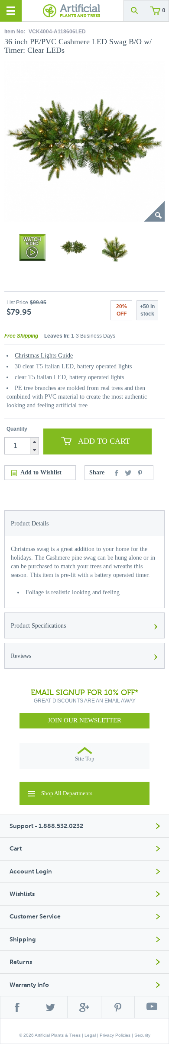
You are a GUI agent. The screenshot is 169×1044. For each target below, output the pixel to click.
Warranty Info (29, 985)
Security (142, 1035)
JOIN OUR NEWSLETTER (84, 720)
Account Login (31, 871)
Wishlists (22, 894)
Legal (90, 1035)
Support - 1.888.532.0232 (46, 826)
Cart (16, 848)
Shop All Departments (66, 793)
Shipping (23, 939)
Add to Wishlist (41, 472)
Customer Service (35, 916)
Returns (21, 962)
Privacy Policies (115, 1035)
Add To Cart (104, 441)
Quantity (16, 429)
